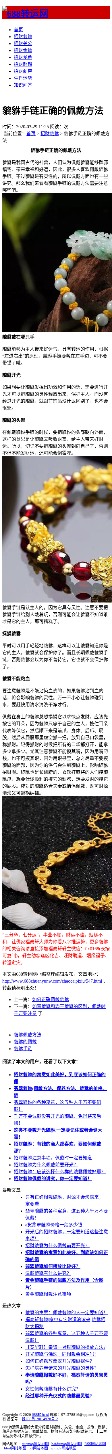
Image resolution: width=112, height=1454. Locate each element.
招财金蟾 (23, 50)
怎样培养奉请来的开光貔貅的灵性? (60, 1368)
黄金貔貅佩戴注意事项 (48, 1294)
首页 (18, 29)
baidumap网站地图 (66, 1444)
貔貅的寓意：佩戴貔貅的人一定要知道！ (66, 1312)
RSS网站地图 (95, 1444)
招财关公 (23, 43)
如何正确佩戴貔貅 (50, 999)
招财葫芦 (23, 71)
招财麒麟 (23, 64)
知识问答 (23, 85)
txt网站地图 (38, 1448)
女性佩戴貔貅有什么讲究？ (52, 1388)
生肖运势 (23, 78)
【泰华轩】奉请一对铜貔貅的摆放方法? (65, 1347)
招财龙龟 (23, 57)
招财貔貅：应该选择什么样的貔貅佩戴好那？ (60, 1171)
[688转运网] (25, 13)
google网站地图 (63, 1448)
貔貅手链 (23, 1048)
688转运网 (40, 1414)
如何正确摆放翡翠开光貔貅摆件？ (59, 1361)
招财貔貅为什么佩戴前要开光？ (46, 1164)
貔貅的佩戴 (25, 1041)
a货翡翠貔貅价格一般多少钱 (53, 1224)
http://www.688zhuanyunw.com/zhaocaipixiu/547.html (52, 981)
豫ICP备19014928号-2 (40, 1419)
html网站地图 (15, 1448)
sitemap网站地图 (35, 1444)
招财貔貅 (23, 36)
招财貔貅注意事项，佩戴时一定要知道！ (55, 1157)
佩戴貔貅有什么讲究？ (48, 1273)
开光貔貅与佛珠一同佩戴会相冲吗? (60, 1354)
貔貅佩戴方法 (27, 1034)
